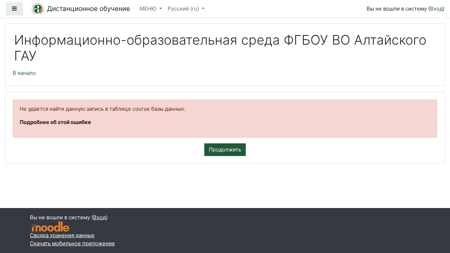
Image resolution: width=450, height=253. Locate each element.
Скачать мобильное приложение (72, 243)
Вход (436, 8)
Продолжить (225, 149)
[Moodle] (49, 226)
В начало (24, 73)
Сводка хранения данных (62, 235)
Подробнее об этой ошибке (55, 122)
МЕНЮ (149, 8)
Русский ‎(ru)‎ (184, 8)
